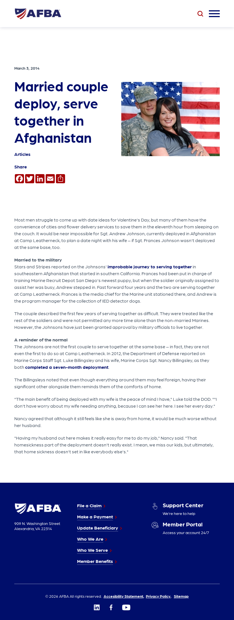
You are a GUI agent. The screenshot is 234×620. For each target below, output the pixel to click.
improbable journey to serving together (150, 266)
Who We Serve (92, 550)
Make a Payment (95, 516)
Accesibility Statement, (124, 596)
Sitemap (181, 596)
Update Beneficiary (97, 527)
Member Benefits (95, 561)
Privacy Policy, (158, 596)
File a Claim (89, 505)
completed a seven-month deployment (66, 367)
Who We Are (90, 539)
